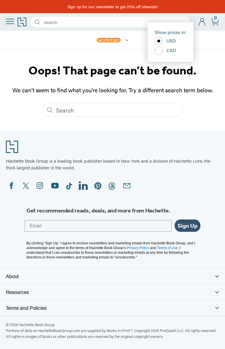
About (12, 276)
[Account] (202, 22)
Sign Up (187, 225)
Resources (17, 291)
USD (171, 40)
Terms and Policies (26, 307)
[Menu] (10, 21)
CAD (171, 50)
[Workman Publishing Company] (127, 40)
